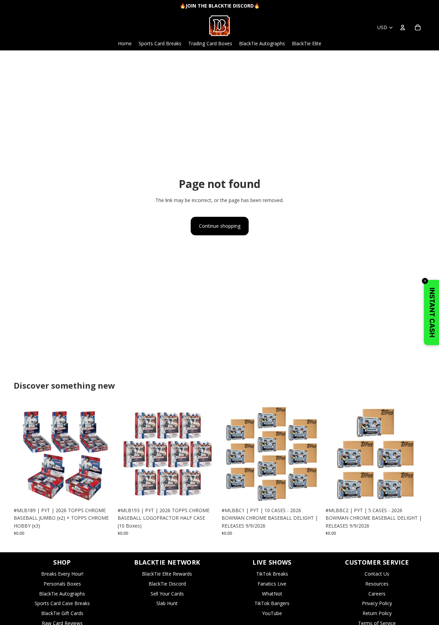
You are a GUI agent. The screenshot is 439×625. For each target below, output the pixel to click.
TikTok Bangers (271, 603)
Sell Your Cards (167, 593)
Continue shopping (219, 226)
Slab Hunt (167, 603)
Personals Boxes (62, 583)
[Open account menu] (402, 27)
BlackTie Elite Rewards (167, 573)
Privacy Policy (377, 603)
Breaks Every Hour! (62, 573)
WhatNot (272, 593)
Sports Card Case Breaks (62, 603)
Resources (377, 583)
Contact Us (377, 573)
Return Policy (377, 613)
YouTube (272, 613)
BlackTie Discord (167, 583)
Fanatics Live (272, 583)
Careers (376, 593)
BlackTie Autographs (62, 593)
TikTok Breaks (272, 573)
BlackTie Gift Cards (62, 613)
